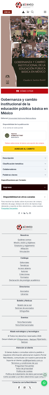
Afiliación (24, 248)
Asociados (24, 291)
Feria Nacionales (24, 322)
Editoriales (24, 262)
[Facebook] (19, 387)
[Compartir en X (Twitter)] (22, 213)
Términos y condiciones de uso (24, 363)
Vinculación (25, 251)
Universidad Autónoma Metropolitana (22, 118)
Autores (24, 271)
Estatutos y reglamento (24, 245)
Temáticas (24, 265)
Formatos (24, 277)
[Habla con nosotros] (44, 383)
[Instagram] (24, 387)
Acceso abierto (24, 268)
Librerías (24, 294)
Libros (7, 12)
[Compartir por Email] (30, 213)
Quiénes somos (24, 239)
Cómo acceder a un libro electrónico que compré (24, 376)
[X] (30, 387)
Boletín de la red (25, 305)
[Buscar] (32, 12)
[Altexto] (24, 5)
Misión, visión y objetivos (24, 242)
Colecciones (24, 274)
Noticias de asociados (24, 308)
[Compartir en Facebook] (19, 213)
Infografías (24, 311)
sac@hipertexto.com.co (32, 360)
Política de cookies (24, 371)
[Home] (24, 227)
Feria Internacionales (24, 325)
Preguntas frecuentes (9, 208)
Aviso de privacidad (24, 368)
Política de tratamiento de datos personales (24, 374)
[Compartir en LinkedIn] (24, 213)
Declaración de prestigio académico (24, 280)
